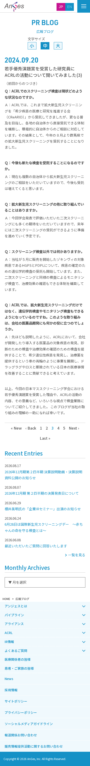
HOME (6, 599)
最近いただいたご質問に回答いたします (36, 542)
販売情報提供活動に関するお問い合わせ (34, 746)
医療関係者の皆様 (17, 659)
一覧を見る (76, 554)
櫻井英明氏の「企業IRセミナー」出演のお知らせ (43, 505)
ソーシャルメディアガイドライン (29, 723)
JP (61, 7)
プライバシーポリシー (21, 712)
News (9, 678)
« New (16, 428)
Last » (45, 438)
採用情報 (11, 690)
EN (69, 7)
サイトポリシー (16, 701)
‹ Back (30, 428)
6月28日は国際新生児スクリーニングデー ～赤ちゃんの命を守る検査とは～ (44, 524)
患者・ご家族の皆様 (19, 668)
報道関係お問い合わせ (21, 735)
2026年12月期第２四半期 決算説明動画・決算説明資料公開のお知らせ (43, 471)
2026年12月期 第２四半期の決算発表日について (42, 490)
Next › (74, 428)
